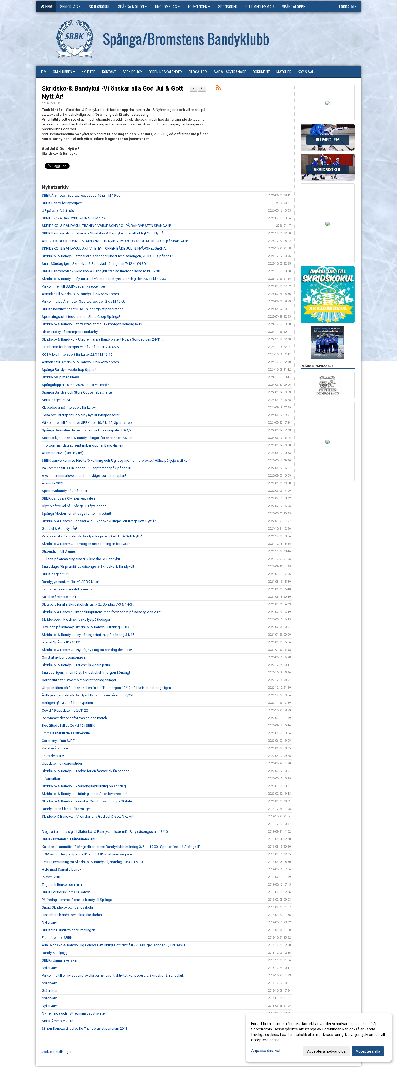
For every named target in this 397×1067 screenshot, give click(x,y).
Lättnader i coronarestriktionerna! (67, 589)
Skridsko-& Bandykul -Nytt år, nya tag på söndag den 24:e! (87, 650)
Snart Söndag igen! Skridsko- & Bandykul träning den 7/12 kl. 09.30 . (94, 264)
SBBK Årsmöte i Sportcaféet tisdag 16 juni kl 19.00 (81, 195)
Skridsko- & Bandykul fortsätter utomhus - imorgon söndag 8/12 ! (93, 324)
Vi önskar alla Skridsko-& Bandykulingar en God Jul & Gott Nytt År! (93, 536)
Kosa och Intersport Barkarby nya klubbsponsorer (80, 415)
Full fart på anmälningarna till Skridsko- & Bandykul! (82, 559)
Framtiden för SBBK (57, 938)
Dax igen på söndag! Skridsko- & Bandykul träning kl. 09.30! (88, 627)
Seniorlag (69, 7)
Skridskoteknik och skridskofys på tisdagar (76, 619)
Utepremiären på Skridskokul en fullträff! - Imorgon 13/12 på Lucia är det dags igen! (107, 688)
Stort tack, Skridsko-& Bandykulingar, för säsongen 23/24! (87, 438)
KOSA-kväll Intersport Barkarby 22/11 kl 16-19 (77, 354)
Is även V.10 (51, 877)
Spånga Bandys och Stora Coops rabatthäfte (77, 392)
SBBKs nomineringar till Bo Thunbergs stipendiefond (83, 309)
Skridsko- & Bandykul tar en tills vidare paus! (76, 665)
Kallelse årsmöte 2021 (59, 597)
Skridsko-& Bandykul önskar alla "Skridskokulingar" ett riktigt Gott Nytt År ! (99, 521)
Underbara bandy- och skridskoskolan (72, 915)
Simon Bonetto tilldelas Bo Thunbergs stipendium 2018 (84, 1028)
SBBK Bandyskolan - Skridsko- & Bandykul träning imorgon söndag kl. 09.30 (101, 271)
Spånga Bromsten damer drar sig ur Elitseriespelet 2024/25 (87, 430)
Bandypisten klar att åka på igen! (67, 809)
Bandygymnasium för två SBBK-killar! (70, 582)
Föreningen (197, 7)
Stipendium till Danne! (59, 551)
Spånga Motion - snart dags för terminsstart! (76, 513)
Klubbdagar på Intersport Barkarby (69, 407)
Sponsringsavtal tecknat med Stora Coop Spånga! (81, 317)
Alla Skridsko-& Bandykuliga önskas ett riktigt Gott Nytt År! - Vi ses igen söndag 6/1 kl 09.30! (113, 945)
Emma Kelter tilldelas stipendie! (66, 733)
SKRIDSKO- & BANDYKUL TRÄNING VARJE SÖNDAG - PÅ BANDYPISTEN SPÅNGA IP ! (107, 226)
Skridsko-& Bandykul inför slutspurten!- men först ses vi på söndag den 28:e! (101, 612)
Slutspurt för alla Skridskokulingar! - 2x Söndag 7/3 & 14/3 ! (88, 604)
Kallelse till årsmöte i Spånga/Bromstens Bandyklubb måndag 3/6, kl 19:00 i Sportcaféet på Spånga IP (121, 847)
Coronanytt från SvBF (58, 741)
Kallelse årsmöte (55, 748)
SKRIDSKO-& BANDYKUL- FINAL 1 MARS (73, 218)
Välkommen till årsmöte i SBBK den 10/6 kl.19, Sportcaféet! (87, 423)
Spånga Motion (131, 7)
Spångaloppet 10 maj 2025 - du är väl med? (75, 385)
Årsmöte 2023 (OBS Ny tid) (62, 453)
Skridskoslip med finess (61, 377)
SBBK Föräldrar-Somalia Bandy (66, 892)
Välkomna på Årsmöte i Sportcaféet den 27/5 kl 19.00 (83, 301)
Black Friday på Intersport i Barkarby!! (70, 332)
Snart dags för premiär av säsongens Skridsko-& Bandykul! (88, 566)
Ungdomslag (166, 7)
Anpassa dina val (265, 1050)
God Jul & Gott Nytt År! (59, 529)
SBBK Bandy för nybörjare (62, 203)
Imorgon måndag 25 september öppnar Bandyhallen (82, 445)
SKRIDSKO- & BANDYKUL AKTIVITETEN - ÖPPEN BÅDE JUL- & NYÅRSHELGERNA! (104, 248)
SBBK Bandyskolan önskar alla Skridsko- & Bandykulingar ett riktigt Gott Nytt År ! (104, 233)
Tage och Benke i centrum (62, 885)
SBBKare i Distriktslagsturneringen (68, 930)
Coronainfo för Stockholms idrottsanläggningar (79, 680)
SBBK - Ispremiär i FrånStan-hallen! (68, 839)
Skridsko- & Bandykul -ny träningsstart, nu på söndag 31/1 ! (88, 635)
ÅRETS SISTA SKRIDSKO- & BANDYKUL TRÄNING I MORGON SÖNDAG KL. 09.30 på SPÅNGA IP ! (116, 241)
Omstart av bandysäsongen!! (64, 657)
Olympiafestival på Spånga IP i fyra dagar (74, 506)
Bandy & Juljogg (55, 953)
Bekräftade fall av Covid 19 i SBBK (68, 726)
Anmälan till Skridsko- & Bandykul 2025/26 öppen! (81, 294)
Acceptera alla (368, 1051)
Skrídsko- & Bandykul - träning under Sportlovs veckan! (84, 794)
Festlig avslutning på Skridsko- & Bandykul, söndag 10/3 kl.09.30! (92, 862)
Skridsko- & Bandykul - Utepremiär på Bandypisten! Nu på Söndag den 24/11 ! (102, 339)
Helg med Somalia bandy (61, 869)
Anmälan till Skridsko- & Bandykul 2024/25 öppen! (81, 362)
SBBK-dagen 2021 (56, 574)
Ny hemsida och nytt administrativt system (74, 1013)
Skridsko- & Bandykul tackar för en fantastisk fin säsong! (86, 771)
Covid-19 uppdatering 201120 (65, 710)
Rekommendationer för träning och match (74, 718)
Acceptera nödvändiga (326, 1051)
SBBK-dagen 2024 (56, 400)
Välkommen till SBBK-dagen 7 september (74, 286)
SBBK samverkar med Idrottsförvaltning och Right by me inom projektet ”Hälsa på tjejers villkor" (116, 460)
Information (51, 779)
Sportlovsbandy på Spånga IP (65, 491)
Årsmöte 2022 (53, 483)
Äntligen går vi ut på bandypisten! (68, 703)
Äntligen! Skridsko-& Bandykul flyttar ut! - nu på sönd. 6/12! (87, 695)
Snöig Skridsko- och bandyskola (67, 907)
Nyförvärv (49, 922)
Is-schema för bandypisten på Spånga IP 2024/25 (80, 347)
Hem (48, 7)
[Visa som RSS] (218, 89)
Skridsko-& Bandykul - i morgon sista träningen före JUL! (86, 544)
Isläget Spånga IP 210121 (61, 642)
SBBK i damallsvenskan (60, 960)
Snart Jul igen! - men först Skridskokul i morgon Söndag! (86, 672)
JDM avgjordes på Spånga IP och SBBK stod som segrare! (87, 854)
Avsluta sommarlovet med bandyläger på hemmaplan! (84, 476)
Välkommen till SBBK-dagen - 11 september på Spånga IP (86, 468)
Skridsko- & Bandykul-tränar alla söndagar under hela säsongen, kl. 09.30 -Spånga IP (107, 256)
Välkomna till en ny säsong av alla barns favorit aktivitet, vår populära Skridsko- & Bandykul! (113, 975)
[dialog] (319, 1037)
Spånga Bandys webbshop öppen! (69, 370)
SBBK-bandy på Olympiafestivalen (68, 498)
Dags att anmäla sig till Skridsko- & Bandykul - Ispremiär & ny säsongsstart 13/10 (105, 832)
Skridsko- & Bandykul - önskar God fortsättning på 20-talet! (88, 801)
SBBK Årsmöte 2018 (57, 1021)
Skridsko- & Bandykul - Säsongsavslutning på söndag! (84, 786)
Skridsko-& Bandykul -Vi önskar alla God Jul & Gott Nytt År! (87, 816)
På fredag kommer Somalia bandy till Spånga (77, 900)
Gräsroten (49, 991)
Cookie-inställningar (56, 1052)
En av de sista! (53, 756)
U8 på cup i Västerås (58, 211)
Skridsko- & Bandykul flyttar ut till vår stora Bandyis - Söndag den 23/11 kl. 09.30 (104, 279)
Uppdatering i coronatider (62, 763)
